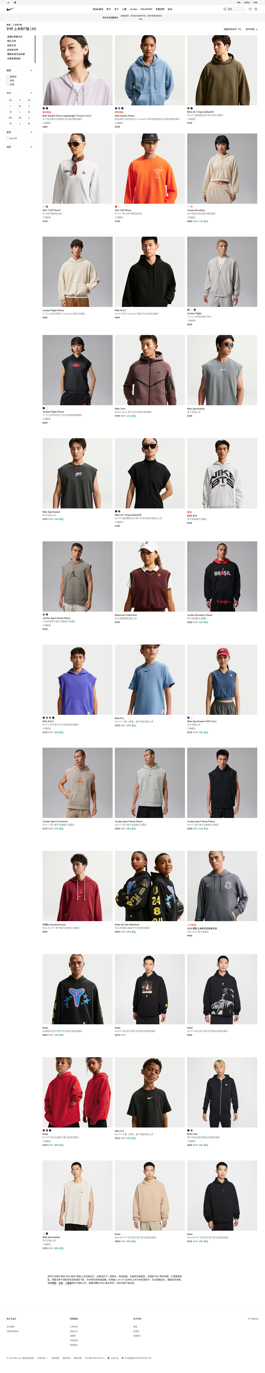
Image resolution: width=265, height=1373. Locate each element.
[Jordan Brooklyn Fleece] (222, 576)
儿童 (124, 9)
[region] (18, 92)
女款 (61, 1282)
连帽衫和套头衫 (15, 36)
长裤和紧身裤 (13, 58)
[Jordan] (8, 2)
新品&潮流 (98, 9)
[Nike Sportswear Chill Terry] (222, 680)
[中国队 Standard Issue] (78, 886)
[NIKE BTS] (222, 473)
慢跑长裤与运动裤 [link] (16, 54)
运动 (170, 9)
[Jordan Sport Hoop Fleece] (78, 576)
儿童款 (68, 1282)
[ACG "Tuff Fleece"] (78, 168)
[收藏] (250, 9)
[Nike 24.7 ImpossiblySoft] (222, 70)
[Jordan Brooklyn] (222, 168)
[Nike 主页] (11, 9)
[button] (20, 70)
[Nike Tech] (150, 370)
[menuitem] (241, 2)
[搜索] (224, 9)
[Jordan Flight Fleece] (78, 272)
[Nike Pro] (150, 680)
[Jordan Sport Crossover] (78, 783)
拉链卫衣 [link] (11, 45)
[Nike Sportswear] (222, 370)
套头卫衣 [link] (11, 41)
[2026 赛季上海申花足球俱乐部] (222, 886)
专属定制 (160, 9)
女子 (116, 9)
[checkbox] (19, 76)
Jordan (133, 9)
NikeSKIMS (146, 9)
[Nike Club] (222, 1092)
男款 (54, 1282)
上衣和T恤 (17, 25)
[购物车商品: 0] (255, 9)
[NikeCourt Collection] (150, 576)
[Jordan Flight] (222, 272)
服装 (8, 25)
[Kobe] (78, 989)
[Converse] (15, 2)
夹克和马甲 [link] (12, 49)
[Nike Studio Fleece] (150, 70)
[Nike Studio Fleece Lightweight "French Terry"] (78, 70)
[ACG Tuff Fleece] (150, 168)
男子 (109, 9)
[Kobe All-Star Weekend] (150, 886)
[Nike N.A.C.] (150, 272)
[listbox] (251, 29)
